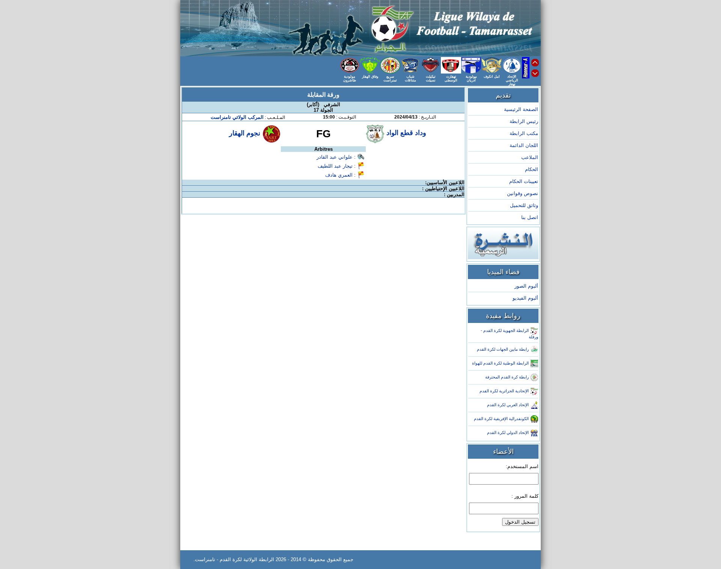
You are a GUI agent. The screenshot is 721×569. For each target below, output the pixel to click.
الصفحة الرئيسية (521, 109)
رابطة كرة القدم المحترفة (507, 377)
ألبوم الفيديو (525, 298)
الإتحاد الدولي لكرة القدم (508, 432)
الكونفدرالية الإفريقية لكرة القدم (501, 418)
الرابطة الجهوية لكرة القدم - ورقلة (509, 333)
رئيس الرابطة (524, 121)
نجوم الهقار (244, 133)
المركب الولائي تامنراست (237, 117)
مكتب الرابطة (524, 133)
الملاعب (529, 157)
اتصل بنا (529, 217)
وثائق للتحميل (524, 205)
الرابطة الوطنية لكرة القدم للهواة (500, 363)
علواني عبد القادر (335, 157)
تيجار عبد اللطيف (335, 166)
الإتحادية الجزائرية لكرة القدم (504, 391)
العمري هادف (339, 175)
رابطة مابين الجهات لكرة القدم (503, 349)
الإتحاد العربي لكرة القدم (508, 404)
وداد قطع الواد (405, 133)
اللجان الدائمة (524, 145)
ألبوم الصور (526, 286)
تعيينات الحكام (523, 181)
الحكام (531, 169)
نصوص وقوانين (522, 193)
